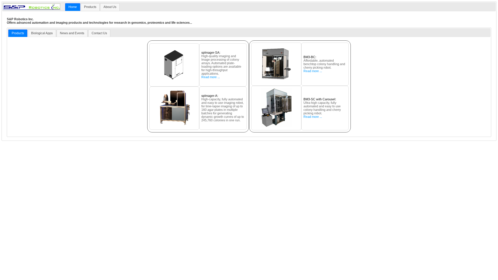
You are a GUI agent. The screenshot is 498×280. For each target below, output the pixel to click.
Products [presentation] (90, 7)
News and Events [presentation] (72, 33)
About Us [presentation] (109, 7)
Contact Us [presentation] (99, 33)
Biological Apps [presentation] (42, 33)
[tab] (72, 7)
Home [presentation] (72, 7)
